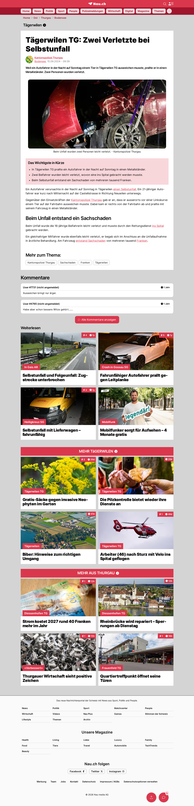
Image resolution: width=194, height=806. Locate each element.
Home (26, 17)
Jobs (63, 781)
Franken (142, 240)
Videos (56, 714)
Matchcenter (121, 708)
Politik (56, 708)
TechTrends (151, 745)
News (25, 708)
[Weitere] (169, 11)
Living (56, 740)
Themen (57, 719)
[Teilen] (151, 797)
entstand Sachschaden (91, 240)
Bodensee (60, 17)
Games (118, 714)
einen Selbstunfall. (125, 189)
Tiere (55, 745)
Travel (86, 745)
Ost (35, 17)
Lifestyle (26, 719)
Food (24, 745)
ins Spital (158, 225)
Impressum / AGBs (109, 781)
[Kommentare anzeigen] (164, 797)
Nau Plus (88, 714)
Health (25, 740)
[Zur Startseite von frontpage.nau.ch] (97, 3)
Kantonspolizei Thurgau (49, 57)
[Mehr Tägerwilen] (97, 451)
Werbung (41, 781)
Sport (86, 708)
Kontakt (74, 781)
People (148, 708)
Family (148, 740)
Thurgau (46, 17)
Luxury (118, 740)
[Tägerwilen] (97, 25)
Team (53, 781)
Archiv (86, 719)
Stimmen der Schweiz (156, 714)
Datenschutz (89, 781)
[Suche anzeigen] (164, 4)
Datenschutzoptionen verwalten (141, 781)
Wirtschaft (27, 714)
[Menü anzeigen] (170, 4)
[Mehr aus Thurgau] (97, 573)
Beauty (25, 751)
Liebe (86, 740)
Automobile (120, 745)
